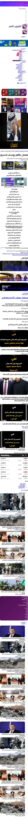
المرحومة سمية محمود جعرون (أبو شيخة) (15, 374)
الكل (21, 63)
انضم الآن (25, 5)
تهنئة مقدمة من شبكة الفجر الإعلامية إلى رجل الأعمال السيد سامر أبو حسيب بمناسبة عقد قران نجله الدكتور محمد (14, 398)
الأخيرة (23, 623)
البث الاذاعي (21, 83)
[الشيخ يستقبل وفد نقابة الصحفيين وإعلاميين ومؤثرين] (12, 558)
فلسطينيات (19, 68)
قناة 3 (20, 56)
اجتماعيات (21, 151)
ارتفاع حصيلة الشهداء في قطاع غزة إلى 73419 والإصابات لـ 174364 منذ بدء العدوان (13, 527)
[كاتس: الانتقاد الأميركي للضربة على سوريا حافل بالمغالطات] (12, 636)
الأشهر (23, 622)
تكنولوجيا (19, 76)
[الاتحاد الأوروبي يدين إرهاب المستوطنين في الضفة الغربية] (12, 574)
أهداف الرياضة (21, 71)
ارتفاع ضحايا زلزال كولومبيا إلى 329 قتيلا (15, 718)
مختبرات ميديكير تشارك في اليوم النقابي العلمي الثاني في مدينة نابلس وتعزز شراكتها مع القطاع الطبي (13, 544)
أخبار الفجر (19, 65)
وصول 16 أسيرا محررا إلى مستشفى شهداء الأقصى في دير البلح (14, 279)
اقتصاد (20, 75)
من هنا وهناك (21, 72)
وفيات (16, 151)
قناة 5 (20, 59)
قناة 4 (20, 58)
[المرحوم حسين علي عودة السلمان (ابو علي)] (14, 420)
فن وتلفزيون (18, 77)
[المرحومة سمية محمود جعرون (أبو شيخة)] (14, 371)
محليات (20, 69)
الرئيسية (23, 48)
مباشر (22, 51)
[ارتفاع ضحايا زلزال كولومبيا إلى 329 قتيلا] (12, 717)
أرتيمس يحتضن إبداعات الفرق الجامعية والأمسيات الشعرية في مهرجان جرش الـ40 (15, 268)
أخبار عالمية (19, 67)
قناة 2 (19, 55)
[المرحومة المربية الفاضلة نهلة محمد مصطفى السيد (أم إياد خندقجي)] (14, 346)
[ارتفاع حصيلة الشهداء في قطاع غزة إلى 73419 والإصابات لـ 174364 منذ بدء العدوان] (12, 525)
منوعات (20, 80)
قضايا (20, 79)
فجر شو (19, 60)
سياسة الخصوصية (17, 50)
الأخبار (23, 62)
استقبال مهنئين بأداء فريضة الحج (15, 298)
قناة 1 (20, 52)
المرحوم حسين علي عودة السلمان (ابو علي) (15, 423)
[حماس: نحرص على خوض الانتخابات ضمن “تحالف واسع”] (12, 590)
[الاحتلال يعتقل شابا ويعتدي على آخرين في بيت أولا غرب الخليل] (12, 652)
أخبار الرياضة (19, 64)
